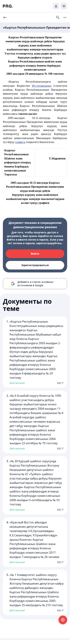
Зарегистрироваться (35, 265)
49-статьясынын (42, 85)
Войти (35, 253)
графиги (20, 142)
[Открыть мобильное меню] (64, 6)
